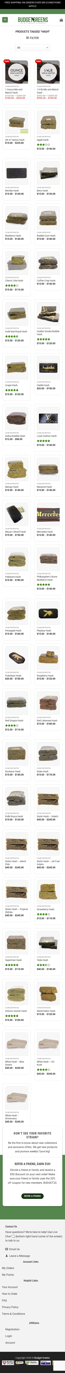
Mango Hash (11, 487)
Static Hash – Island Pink (15, 863)
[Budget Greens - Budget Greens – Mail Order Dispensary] (32, 20)
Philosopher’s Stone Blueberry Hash (47, 578)
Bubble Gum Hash (46, 235)
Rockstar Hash (12, 771)
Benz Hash (42, 190)
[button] (5, 20)
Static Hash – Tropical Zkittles (16, 910)
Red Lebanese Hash (47, 720)
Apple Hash (43, 140)
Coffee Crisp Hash (46, 280)
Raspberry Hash (45, 675)
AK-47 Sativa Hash (14, 140)
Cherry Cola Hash (14, 280)
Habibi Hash (43, 385)
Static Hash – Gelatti (47, 816)
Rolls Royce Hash (14, 816)
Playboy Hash (44, 630)
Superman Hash (13, 960)
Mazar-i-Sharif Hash (15, 531)
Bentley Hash (12, 190)
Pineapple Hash (13, 630)
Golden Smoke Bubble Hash (48, 333)
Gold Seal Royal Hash (16, 331)
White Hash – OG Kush (45, 1063)
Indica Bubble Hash (15, 436)
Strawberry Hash (45, 909)
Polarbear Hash (13, 675)
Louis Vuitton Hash (47, 436)
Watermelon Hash (46, 1011)
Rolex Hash (42, 771)
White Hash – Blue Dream (14, 1063)
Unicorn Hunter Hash (16, 1011)
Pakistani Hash (13, 577)
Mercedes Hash (45, 531)
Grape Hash (11, 385)
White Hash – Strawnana (12, 1117)
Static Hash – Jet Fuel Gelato (48, 863)
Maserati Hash (44, 487)
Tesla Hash (42, 960)
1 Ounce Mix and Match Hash (13, 91)
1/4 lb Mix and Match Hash (48, 91)
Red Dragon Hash (14, 720)
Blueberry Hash (13, 235)
